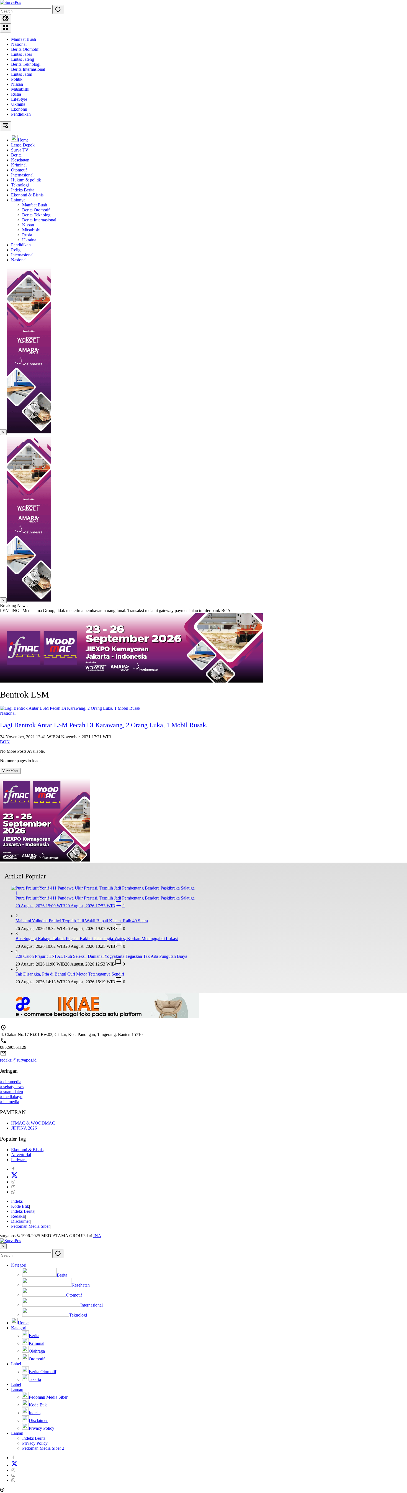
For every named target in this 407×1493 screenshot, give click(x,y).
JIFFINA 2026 (24, 1128)
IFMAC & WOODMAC (33, 1123)
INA (97, 1235)
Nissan (17, 84)
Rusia (16, 94)
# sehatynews (12, 1086)
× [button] (3, 1246)
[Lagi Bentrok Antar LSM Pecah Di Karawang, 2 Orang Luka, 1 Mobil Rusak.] (70, 708)
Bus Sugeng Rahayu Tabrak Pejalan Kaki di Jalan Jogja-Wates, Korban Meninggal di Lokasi (97, 938)
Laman (17, 1389)
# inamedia (9, 1101)
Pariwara (19, 1159)
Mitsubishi (20, 89)
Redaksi (18, 1216)
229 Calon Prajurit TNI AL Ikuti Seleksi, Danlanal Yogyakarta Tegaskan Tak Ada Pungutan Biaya (101, 956)
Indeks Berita (22, 1211)
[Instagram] (13, 1181)
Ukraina (18, 104)
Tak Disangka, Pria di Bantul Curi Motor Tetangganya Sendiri (70, 974)
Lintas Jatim (21, 74)
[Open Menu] (5, 27)
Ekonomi (19, 109)
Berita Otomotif (24, 49)
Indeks (17, 1201)
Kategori (18, 1265)
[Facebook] (13, 1169)
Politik (16, 79)
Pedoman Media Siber (30, 1226)
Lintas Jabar (21, 54)
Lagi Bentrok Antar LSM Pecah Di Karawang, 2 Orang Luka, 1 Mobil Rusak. (104, 725)
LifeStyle (19, 99)
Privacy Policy (35, 1443)
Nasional (19, 44)
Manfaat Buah (23, 39)
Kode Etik (20, 1206)
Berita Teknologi (25, 64)
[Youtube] (13, 1186)
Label (16, 1363)
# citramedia (10, 1081)
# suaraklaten (11, 1091)
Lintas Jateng (22, 59)
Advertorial (21, 1154)
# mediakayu (11, 1096)
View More (10, 771)
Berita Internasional (28, 69)
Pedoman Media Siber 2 (43, 1448)
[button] (57, 9)
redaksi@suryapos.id (18, 1060)
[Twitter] (14, 1176)
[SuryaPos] (10, 2)
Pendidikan (21, 114)
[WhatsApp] (13, 1191)
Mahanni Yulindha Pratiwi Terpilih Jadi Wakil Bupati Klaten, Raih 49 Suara (82, 920)
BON (5, 741)
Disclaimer (20, 1221)
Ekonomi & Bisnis (27, 1149)
